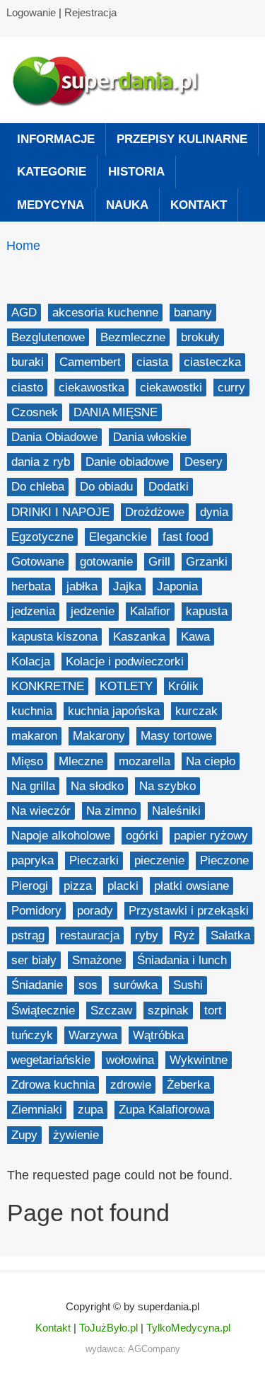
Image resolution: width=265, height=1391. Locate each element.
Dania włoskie (150, 437)
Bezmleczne (132, 337)
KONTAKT (198, 205)
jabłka (82, 586)
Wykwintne (199, 1060)
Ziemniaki (36, 1109)
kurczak (196, 711)
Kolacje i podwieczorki (125, 661)
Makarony (99, 736)
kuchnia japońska (114, 711)
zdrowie (130, 1085)
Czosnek (34, 412)
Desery (203, 462)
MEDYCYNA (50, 205)
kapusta (207, 611)
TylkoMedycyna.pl (188, 1328)
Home (23, 246)
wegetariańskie (50, 1060)
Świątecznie (43, 1010)
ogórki (142, 835)
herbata (31, 586)
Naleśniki (176, 811)
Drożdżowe (154, 512)
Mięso (27, 761)
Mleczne (81, 761)
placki (123, 886)
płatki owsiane (191, 886)
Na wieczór (41, 811)
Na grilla (33, 786)
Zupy (24, 1135)
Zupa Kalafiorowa (164, 1109)
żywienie (76, 1135)
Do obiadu (106, 486)
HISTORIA (136, 171)
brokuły (200, 337)
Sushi (188, 985)
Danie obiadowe (127, 462)
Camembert (90, 362)
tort (213, 1010)
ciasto (27, 387)
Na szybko (167, 786)
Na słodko (97, 786)
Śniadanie (37, 985)
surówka (135, 985)
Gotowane (37, 561)
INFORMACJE (56, 139)
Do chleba (37, 486)
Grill (159, 561)
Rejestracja (90, 12)
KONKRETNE (47, 686)
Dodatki (168, 486)
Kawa (195, 636)
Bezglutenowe (48, 337)
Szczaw (111, 1010)
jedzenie (92, 611)
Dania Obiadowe (54, 437)
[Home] (112, 80)
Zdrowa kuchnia (53, 1085)
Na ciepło (210, 761)
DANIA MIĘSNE (115, 412)
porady (95, 910)
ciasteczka (212, 362)
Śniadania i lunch (182, 960)
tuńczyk (32, 1035)
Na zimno (111, 811)
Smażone (97, 960)
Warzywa (93, 1035)
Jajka (127, 586)
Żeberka (188, 1085)
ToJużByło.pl (108, 1328)
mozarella (144, 761)
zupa (90, 1109)
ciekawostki (171, 387)
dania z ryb (40, 462)
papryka (32, 860)
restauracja (89, 935)
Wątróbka (158, 1035)
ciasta (152, 362)
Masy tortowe (176, 736)
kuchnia (31, 711)
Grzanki (207, 561)
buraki (27, 362)
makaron (34, 736)
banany (193, 312)
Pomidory (36, 910)
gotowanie (106, 561)
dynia (214, 512)
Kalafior (150, 611)
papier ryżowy (211, 835)
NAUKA (127, 205)
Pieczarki (94, 860)
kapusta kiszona (54, 636)
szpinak (168, 1010)
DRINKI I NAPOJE (60, 512)
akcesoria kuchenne (105, 312)
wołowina (130, 1060)
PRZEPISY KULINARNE (182, 139)
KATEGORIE (51, 171)
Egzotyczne (42, 537)
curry (231, 387)
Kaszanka (139, 636)
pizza (78, 886)
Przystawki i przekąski (189, 910)
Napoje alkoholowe (60, 835)
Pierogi (29, 886)
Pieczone (224, 860)
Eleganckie (118, 537)
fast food (185, 537)
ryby (146, 935)
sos (88, 985)
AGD (24, 312)
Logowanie (31, 12)
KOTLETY (126, 686)
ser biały (34, 960)
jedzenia (33, 611)
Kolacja (30, 661)
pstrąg (28, 935)
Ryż (184, 935)
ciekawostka (91, 387)
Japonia (177, 586)
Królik (183, 686)
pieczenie (159, 860)
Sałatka (230, 935)
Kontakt (53, 1328)
